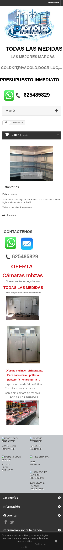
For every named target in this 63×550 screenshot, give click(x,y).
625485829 (25, 256)
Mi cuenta (9, 515)
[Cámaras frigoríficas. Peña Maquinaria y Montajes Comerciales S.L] (31, 25)
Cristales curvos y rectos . (21, 388)
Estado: (6, 194)
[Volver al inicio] (6, 123)
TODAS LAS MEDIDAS (24, 397)
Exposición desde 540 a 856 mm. (25, 384)
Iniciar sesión (53, 3)
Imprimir (11, 215)
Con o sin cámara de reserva (22, 393)
